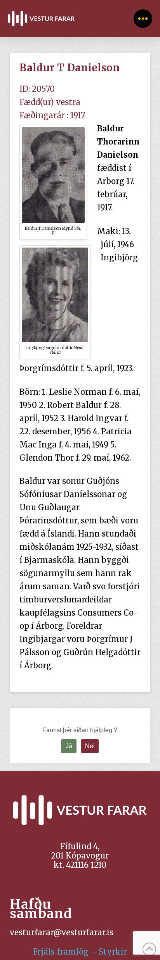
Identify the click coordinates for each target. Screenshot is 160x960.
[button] (143, 18)
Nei (90, 746)
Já (69, 746)
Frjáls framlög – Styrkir (80, 952)
